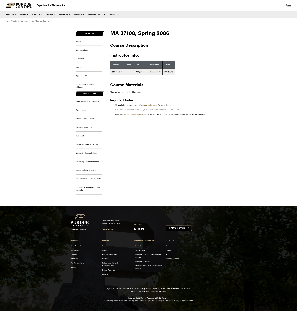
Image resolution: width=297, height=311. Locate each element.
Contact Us (189, 300)
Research (78, 14)
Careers (105, 250)
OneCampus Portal (77, 263)
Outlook (73, 267)
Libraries (105, 274)
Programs (36, 14)
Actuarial (79, 67)
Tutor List (80, 135)
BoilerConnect (76, 246)
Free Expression (149, 300)
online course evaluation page (134, 114)
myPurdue (74, 254)
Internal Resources (140, 246)
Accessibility (108, 300)
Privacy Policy (179, 300)
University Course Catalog (86, 153)
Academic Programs (19, 21)
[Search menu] (288, 5)
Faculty (168, 250)
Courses (49, 14)
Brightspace (81, 110)
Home (8, 21)
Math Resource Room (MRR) (87, 101)
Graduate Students (172, 258)
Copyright (131, 298)
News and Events (95, 14)
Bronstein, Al (155, 71)
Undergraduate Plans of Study (88, 178)
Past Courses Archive (85, 118)
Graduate (80, 58)
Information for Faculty (142, 261)
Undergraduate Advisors (86, 170)
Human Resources (109, 270)
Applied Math (81, 75)
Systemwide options (177, 228)
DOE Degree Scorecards (164, 300)
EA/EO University (120, 300)
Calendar (112, 14)
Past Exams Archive (84, 127)
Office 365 (74, 258)
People (23, 14)
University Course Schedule (87, 161)
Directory (105, 258)
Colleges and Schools (110, 254)
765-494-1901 (107, 229)
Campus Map (107, 246)
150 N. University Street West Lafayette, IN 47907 (111, 221)
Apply (78, 41)
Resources (63, 14)
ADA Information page (148, 105)
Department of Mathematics (51, 5)
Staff (167, 254)
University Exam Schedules (87, 144)
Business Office (139, 250)
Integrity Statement (135, 300)
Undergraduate (82, 50)
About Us (10, 14)
